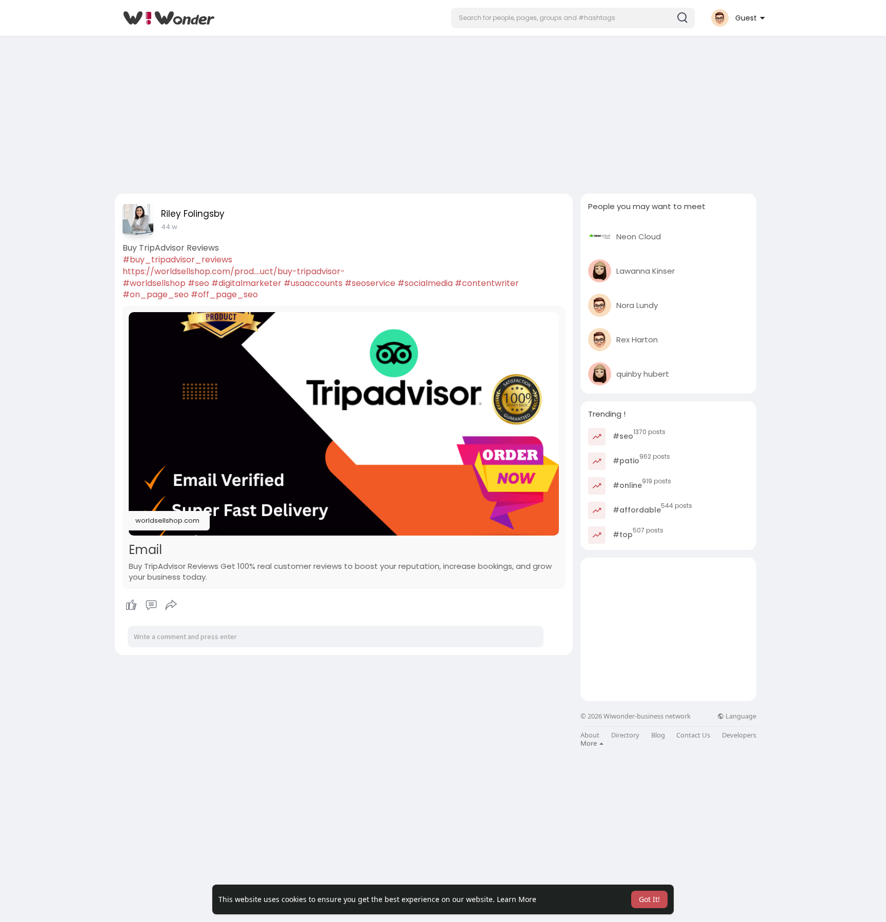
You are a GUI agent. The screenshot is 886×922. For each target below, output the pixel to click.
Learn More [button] (516, 899)
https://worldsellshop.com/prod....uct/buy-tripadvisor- (234, 271)
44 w (169, 227)
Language (740, 716)
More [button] (589, 743)
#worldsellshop (154, 283)
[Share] (171, 605)
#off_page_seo (224, 294)
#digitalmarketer (246, 283)
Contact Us (693, 735)
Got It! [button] (649, 899)
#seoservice (370, 283)
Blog (658, 735)
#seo (198, 283)
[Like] (151, 605)
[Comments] (151, 605)
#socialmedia (425, 283)
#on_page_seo (156, 294)
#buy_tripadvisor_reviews (177, 259)
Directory (625, 735)
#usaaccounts (313, 283)
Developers (739, 735)
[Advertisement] (443, 111)
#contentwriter (487, 283)
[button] (573, 18)
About (589, 735)
